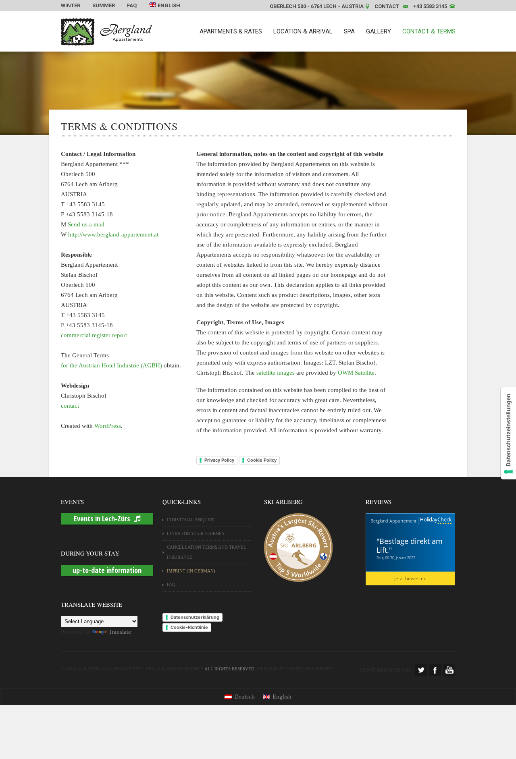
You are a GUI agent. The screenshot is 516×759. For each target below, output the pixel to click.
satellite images (275, 372)
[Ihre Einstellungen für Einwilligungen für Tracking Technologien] (508, 433)
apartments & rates (231, 31)
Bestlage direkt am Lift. (410, 545)
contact (70, 405)
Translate (119, 631)
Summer (103, 5)
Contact (387, 6)
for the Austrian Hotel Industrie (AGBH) (111, 365)
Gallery (378, 31)
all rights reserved (229, 668)
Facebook (435, 670)
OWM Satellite (356, 372)
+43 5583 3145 (430, 6)
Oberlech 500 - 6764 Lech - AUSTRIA (317, 6)
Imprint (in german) (191, 570)
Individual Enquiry (191, 519)
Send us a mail (86, 224)
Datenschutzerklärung (195, 617)
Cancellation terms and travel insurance (206, 552)
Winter (70, 5)
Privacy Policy (219, 460)
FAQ (132, 5)
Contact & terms (429, 31)
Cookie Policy (262, 460)
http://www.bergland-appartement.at (113, 234)
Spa (349, 31)
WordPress (107, 426)
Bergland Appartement (393, 521)
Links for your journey (196, 533)
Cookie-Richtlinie (189, 627)
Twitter (421, 670)
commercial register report (94, 335)
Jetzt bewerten (410, 578)
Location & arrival (303, 31)
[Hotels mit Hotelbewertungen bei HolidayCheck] (435, 521)
